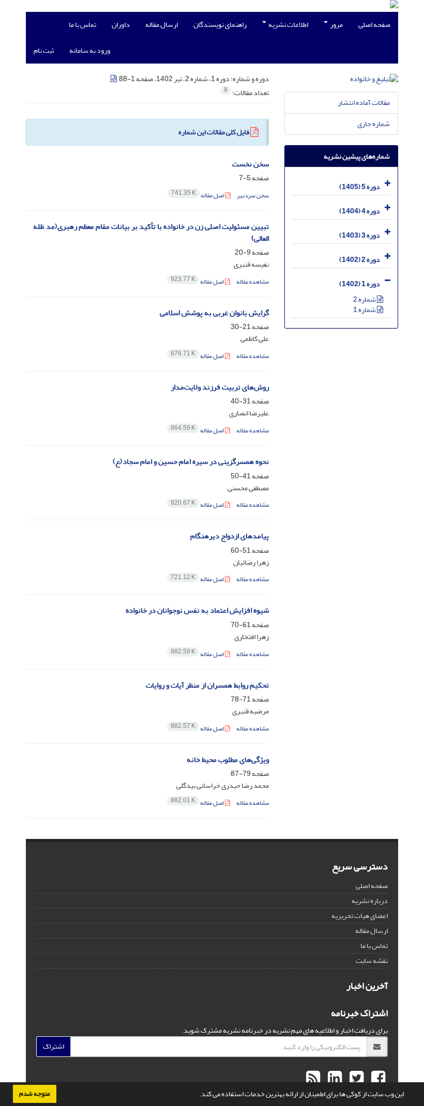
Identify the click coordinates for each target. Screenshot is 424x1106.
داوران (121, 25)
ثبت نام (44, 50)
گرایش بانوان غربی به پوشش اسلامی (214, 312)
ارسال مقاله (161, 25)
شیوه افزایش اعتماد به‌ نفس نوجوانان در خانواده (197, 610)
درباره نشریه (370, 901)
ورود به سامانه (89, 50)
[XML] (114, 79)
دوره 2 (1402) (359, 260)
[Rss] (313, 1078)
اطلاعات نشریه (287, 25)
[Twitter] (355, 1078)
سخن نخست (250, 164)
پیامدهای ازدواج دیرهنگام (229, 535)
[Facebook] (377, 1078)
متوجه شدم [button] (34, 1093)
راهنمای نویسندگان (220, 25)
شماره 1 (365, 310)
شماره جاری (373, 124)
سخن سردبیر (253, 195)
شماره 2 (365, 299)
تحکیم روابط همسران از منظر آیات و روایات (207, 685)
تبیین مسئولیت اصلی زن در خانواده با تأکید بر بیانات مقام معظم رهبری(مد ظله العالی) (151, 232)
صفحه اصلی (374, 25)
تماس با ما (82, 25)
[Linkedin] (333, 1078)
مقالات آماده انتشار (364, 103)
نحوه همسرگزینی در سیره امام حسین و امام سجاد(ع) (191, 461)
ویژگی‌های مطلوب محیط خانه (228, 759)
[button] (196, 1095)
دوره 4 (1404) (359, 211)
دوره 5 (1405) (359, 187)
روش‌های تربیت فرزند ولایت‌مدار (220, 387)
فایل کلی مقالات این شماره (213, 132)
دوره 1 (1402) (359, 284)
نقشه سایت (372, 961)
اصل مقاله (198, 195)
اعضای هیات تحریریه (359, 916)
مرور (336, 25)
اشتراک (53, 1046)
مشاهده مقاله (252, 282)
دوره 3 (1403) (359, 235)
